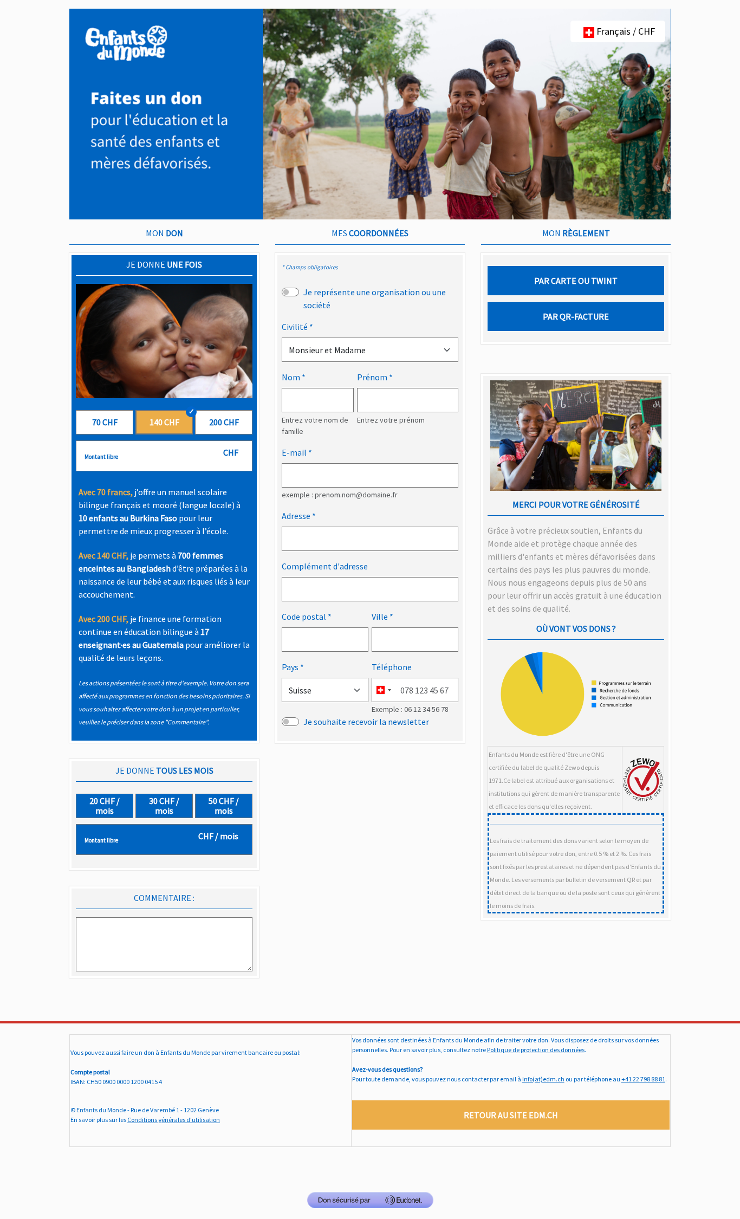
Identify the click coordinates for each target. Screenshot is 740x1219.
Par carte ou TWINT (576, 280)
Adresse (296, 515)
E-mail (294, 452)
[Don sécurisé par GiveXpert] (370, 1200)
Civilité (295, 326)
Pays (290, 667)
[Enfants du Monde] (370, 113)
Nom (291, 377)
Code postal (304, 616)
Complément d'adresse (325, 566)
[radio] (104, 422)
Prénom (372, 377)
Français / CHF (624, 31)
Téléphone (392, 667)
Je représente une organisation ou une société (374, 298)
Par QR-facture (576, 316)
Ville (380, 616)
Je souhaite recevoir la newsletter (366, 721)
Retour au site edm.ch (511, 1115)
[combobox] (383, 690)
